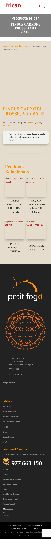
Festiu (5, 427)
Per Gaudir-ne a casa (11, 422)
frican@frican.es (16, 374)
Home (5, 46)
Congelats (18, 46)
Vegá (5, 442)
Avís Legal (17, 525)
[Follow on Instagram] (5, 389)
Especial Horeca (9, 411)
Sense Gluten (8, 437)
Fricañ (10, 46)
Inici (7, 525)
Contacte (34, 528)
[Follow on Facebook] (13, 389)
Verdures (27, 46)
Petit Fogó (7, 406)
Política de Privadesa (33, 525)
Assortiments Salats (11, 417)
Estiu (5, 432)
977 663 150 (14, 369)
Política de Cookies (19, 528)
